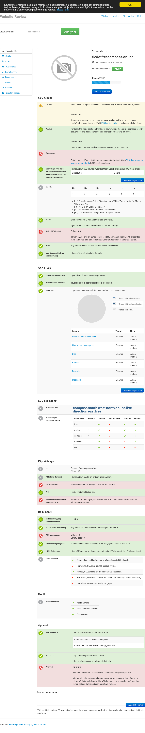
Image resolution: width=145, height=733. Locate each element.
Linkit (7, 61)
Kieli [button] (139, 16)
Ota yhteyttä (128, 16)
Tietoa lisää (63, 9)
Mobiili (6, 82)
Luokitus (115, 16)
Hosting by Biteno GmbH (35, 724)
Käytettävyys (10, 71)
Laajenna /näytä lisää (132, 180)
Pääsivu (104, 16)
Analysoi (70, 31)
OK (130, 4)
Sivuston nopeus (12, 92)
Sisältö (7, 56)
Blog (74, 353)
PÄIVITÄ (117, 68)
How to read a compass (82, 345)
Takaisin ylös (10, 50)
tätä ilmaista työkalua (110, 123)
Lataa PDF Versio (102, 91)
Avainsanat (10, 66)
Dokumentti (9, 77)
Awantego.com (15, 724)
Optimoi (8, 87)
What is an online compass (84, 336)
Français (76, 362)
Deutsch (76, 371)
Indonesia (76, 379)
